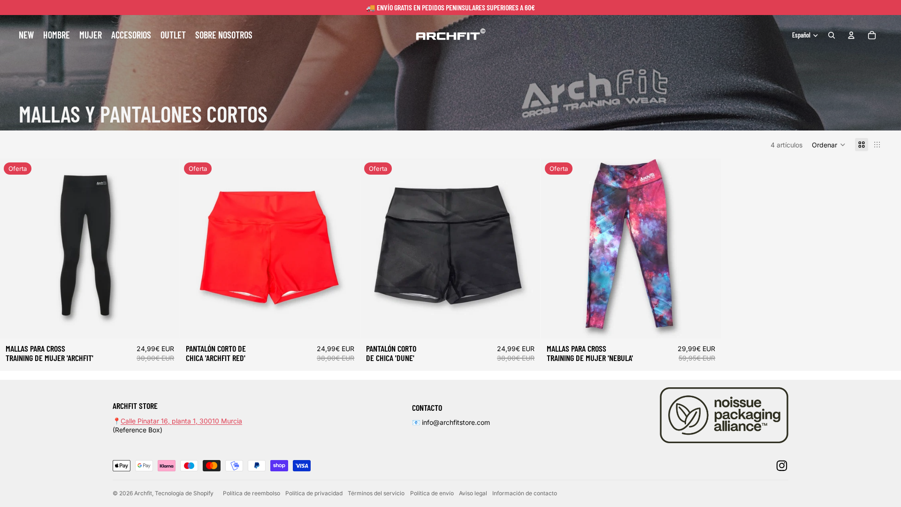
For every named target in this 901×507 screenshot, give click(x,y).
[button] (829, 144)
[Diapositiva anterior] (14, 248)
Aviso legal (473, 493)
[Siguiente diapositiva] (166, 248)
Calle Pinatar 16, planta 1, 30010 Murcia (181, 421)
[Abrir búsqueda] (831, 35)
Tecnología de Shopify (184, 493)
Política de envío (432, 493)
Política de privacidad (314, 493)
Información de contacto (524, 493)
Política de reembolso (251, 493)
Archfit (143, 493)
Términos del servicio (376, 493)
